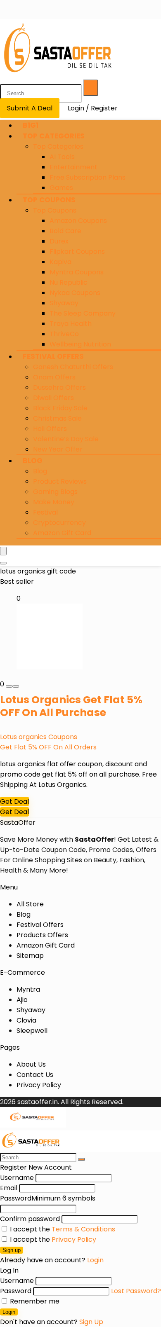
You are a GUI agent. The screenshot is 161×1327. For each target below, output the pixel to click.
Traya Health (71, 323)
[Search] (90, 88)
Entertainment (73, 167)
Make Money (53, 502)
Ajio (22, 999)
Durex (59, 241)
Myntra (28, 989)
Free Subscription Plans (87, 177)
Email (8, 1188)
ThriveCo (64, 334)
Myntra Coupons (77, 272)
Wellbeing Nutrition (80, 344)
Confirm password (30, 1219)
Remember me (33, 1301)
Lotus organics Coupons (38, 737)
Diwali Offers (53, 398)
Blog (33, 461)
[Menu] (3, 551)
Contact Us (35, 1074)
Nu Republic (69, 282)
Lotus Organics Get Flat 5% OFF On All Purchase (71, 706)
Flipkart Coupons (77, 251)
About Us (31, 1064)
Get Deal (14, 801)
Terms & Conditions (83, 1229)
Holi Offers (50, 428)
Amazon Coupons (78, 220)
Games (61, 187)
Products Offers (42, 935)
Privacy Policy (39, 1085)
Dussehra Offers (59, 387)
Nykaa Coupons (75, 292)
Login (8, 1312)
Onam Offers (54, 377)
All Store (30, 904)
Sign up (11, 1250)
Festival (45, 512)
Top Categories (54, 136)
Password (47, 1198)
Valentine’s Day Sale (66, 439)
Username (17, 1177)
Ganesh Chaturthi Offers (73, 367)
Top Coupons (49, 200)
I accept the (61, 1229)
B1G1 (30, 125)
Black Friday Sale (60, 408)
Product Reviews (60, 481)
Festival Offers (53, 356)
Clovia (26, 1020)
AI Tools (62, 156)
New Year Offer (58, 449)
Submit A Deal (29, 108)
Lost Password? (136, 1291)
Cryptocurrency (59, 522)
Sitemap (30, 955)
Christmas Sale (57, 418)
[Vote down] (9, 686)
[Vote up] (15, 686)
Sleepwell (32, 1030)
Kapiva (60, 262)
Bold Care (65, 231)
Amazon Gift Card (62, 533)
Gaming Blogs (55, 491)
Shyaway (64, 303)
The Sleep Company (83, 313)
